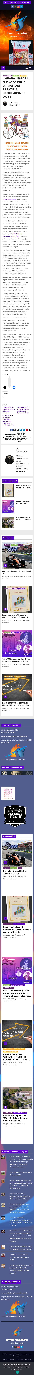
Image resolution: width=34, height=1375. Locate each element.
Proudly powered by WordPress (11, 1354)
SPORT (20, 544)
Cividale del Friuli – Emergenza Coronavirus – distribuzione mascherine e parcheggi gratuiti (8, 420)
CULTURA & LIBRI (7, 75)
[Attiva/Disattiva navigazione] (26, 67)
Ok (17, 1372)
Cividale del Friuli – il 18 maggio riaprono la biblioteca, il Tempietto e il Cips (23, 410)
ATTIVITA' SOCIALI (8, 676)
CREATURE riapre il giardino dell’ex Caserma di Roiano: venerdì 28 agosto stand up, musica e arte (16, 661)
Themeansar (17, 1356)
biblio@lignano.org (9, 199)
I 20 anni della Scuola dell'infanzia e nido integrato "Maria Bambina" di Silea (20, 1196)
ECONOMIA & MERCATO (20, 676)
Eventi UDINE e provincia (20, 1112)
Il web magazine (17, 33)
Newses (28, 1354)
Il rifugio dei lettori (19, 588)
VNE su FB (28, 1359)
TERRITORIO (23, 75)
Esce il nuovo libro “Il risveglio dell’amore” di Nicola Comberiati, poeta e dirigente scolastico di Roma (15, 618)
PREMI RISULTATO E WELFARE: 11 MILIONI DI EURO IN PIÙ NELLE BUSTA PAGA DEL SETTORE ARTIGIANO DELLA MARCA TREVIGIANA (16, 706)
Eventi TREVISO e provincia (11, 679)
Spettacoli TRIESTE (9, 635)
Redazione (14, 103)
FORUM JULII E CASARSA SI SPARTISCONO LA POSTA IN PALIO (19, 1257)
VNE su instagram (8, 1359)
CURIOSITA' (15, 75)
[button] (30, 68)
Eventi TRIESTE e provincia (18, 632)
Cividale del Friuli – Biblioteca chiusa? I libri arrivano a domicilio (9, 410)
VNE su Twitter (19, 1359)
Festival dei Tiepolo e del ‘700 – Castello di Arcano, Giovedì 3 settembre (15, 1118)
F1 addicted (19, 576)
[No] (32, 1368)
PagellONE (14, 544)
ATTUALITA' (7, 544)
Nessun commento (9, 879)
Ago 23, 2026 (8, 576)
